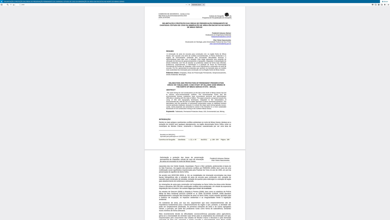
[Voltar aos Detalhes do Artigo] (1, 1)
